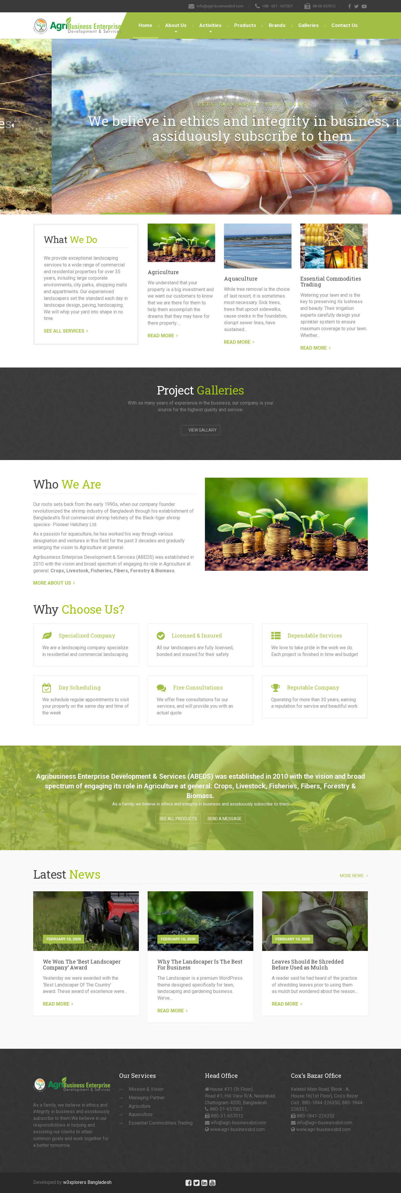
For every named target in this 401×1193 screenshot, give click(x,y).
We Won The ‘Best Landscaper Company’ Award (82, 964)
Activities (210, 25)
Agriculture (163, 272)
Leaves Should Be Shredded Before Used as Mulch (308, 964)
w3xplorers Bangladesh (87, 1182)
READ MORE (161, 335)
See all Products (178, 818)
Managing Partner (147, 1097)
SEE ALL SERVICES (64, 331)
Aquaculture (240, 278)
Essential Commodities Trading (330, 281)
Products (245, 25)
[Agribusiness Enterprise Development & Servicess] (77, 19)
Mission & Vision (146, 1089)
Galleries (308, 25)
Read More (56, 1004)
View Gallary (202, 430)
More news (351, 876)
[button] (12, 126)
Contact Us (344, 25)
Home (145, 25)
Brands (277, 25)
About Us (175, 25)
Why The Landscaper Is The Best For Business (199, 964)
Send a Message (225, 818)
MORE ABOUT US (52, 583)
